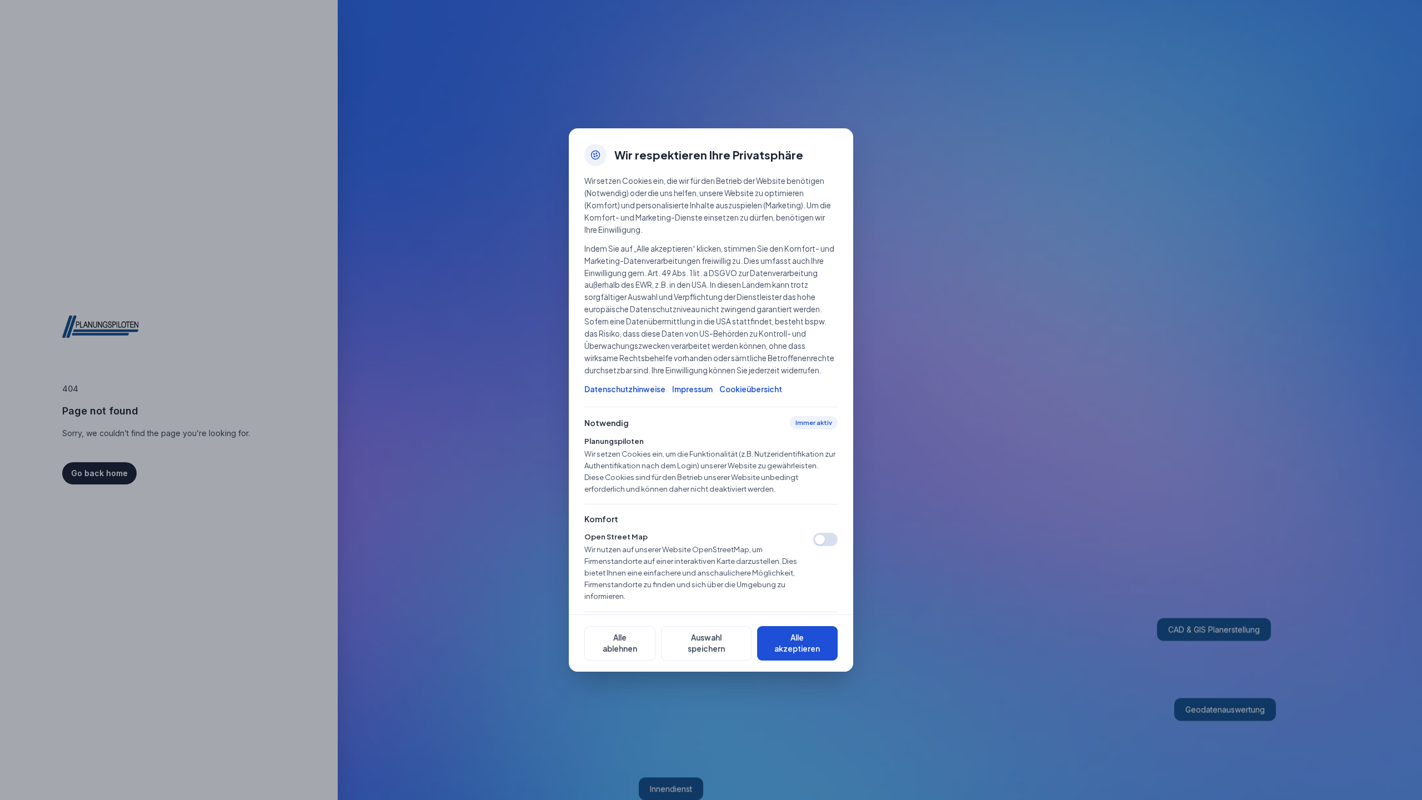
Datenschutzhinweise (624, 389)
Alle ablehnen (620, 643)
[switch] (825, 539)
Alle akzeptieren (797, 643)
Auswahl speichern (706, 643)
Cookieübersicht (750, 389)
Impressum (692, 389)
